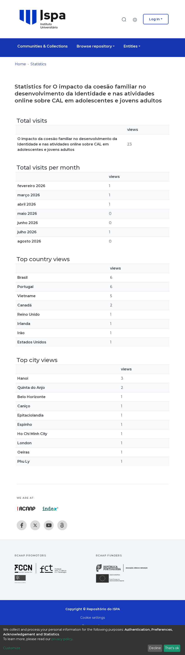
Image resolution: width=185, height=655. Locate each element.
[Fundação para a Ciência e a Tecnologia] (41, 572)
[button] (136, 19)
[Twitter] (35, 525)
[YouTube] (49, 525)
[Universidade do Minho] (21, 583)
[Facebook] (22, 525)
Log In (154, 19)
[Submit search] (124, 19)
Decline (155, 648)
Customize (11, 648)
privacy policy (61, 639)
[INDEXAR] (50, 508)
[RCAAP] (62, 525)
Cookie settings (92, 618)
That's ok (172, 648)
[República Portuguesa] (124, 571)
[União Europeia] (112, 582)
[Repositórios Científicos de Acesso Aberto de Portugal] (26, 508)
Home (20, 64)
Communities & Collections (42, 46)
